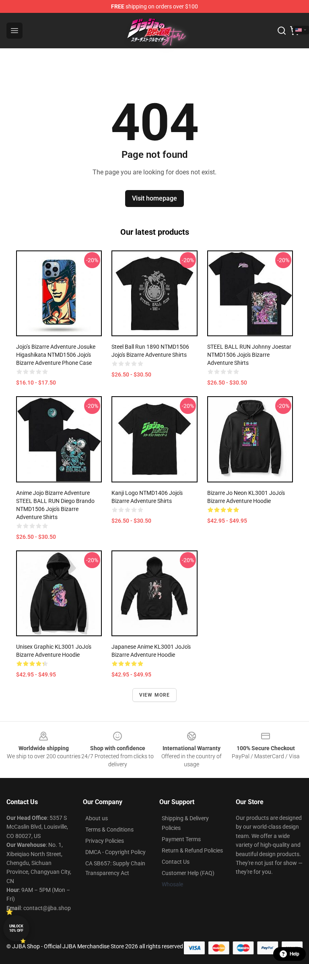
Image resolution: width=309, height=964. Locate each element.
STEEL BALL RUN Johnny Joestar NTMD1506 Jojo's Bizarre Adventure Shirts (249, 354)
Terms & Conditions (109, 829)
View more (154, 695)
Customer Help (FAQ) (188, 873)
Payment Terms (181, 839)
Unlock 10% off (16, 928)
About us (96, 818)
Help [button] (294, 954)
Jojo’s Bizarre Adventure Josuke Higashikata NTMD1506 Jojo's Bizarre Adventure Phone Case (55, 354)
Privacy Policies (104, 841)
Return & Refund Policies (192, 850)
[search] (281, 30)
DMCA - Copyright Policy (115, 852)
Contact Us (176, 861)
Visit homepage (154, 198)
